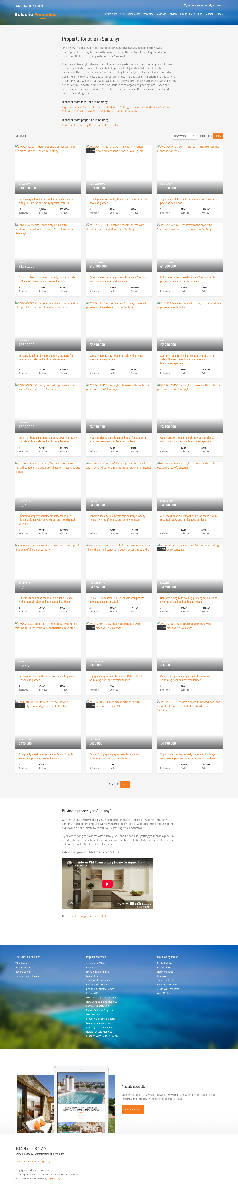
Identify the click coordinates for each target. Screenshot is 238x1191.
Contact (209, 14)
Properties (147, 14)
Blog (200, 14)
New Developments (130, 14)
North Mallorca (165, 971)
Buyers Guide (22, 971)
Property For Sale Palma (99, 1027)
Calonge (67, 111)
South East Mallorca (168, 984)
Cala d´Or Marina (107, 107)
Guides (219, 14)
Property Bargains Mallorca (101, 1018)
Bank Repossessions (97, 984)
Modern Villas (93, 1014)
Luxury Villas (110, 14)
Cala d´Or (89, 107)
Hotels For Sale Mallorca (99, 1031)
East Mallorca (164, 967)
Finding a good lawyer (27, 976)
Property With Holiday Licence (102, 1035)
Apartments (69, 125)
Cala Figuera (108, 111)
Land (118, 125)
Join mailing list (133, 1109)
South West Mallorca (168, 988)
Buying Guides (187, 14)
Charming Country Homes (100, 988)
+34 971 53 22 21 (35, 6)
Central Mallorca (166, 963)
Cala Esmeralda (143, 107)
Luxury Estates (94, 976)
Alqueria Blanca (71, 107)
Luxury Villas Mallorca (98, 1023)
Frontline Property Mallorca (101, 997)
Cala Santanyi (162, 107)
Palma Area (163, 976)
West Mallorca (164, 993)
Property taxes (23, 967)
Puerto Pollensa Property (99, 1010)
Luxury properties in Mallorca (93, 916)
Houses (108, 125)
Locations (161, 14)
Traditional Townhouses (99, 980)
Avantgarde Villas (95, 963)
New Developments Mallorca (101, 1001)
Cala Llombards (127, 111)
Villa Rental (21, 963)
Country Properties (90, 125)
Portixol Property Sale (97, 1005)
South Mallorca (165, 980)
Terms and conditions (25, 1161)
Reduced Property (96, 993)
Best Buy (91, 967)
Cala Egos (126, 107)
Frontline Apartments (97, 971)
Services (173, 14)
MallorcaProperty (35, 15)
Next (217, 135)
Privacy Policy (44, 1161)
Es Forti (78, 111)
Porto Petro (92, 111)
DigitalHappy (54, 1178)
